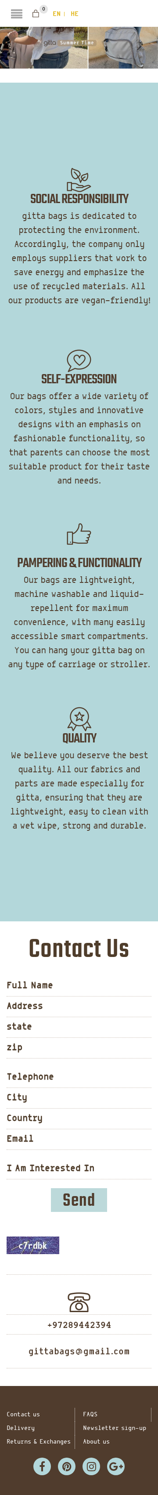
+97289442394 (79, 1325)
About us (96, 1442)
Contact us (23, 1415)
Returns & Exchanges (39, 1442)
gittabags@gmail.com (79, 1352)
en (57, 14)
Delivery (21, 1428)
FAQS (90, 1415)
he (75, 14)
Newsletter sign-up (114, 1428)
